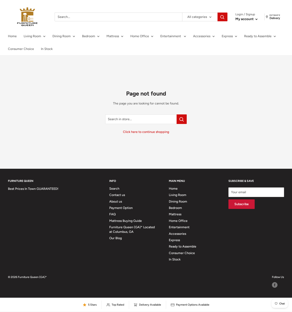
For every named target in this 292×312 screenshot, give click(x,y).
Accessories (201, 36)
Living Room (32, 36)
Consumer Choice (21, 49)
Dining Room (61, 36)
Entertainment (171, 36)
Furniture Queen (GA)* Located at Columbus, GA (132, 229)
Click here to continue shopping (146, 132)
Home (12, 36)
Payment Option (121, 208)
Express (227, 36)
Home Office (139, 36)
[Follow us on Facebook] (274, 285)
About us (115, 201)
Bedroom (88, 36)
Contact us (117, 195)
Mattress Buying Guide (125, 221)
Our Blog (115, 238)
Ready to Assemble (258, 36)
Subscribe (241, 204)
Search (114, 188)
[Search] (222, 17)
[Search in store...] (182, 119)
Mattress (112, 36)
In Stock (47, 49)
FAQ (112, 214)
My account (244, 19)
